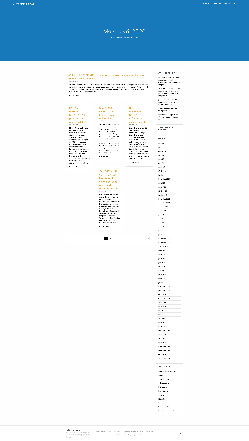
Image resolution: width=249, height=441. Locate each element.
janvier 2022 (162, 235)
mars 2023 (162, 187)
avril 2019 (161, 338)
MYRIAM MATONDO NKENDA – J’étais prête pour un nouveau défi (78, 115)
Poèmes (106, 435)
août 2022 (162, 211)
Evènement (162, 387)
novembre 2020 (164, 290)
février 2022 (162, 231)
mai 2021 (161, 267)
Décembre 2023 (164, 179)
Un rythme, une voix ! (166, 411)
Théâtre (120, 435)
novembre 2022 (164, 203)
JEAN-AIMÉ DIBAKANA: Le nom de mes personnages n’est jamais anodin (167, 102)
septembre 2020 (164, 298)
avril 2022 (161, 223)
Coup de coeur (163, 379)
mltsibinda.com (23, 4)
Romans (113, 435)
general (161, 395)
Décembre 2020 (164, 287)
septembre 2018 (164, 358)
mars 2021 (162, 275)
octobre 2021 (163, 247)
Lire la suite (73, 95)
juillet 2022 (162, 215)
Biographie (126, 432)
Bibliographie (229, 4)
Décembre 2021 (164, 239)
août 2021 (162, 255)
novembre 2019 (164, 330)
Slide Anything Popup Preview (135, 435)
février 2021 (162, 279)
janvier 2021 (162, 283)
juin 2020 (161, 310)
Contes (161, 375)
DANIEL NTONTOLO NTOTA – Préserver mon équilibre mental (138, 115)
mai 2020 (161, 314)
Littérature (162, 399)
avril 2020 (161, 318)
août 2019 (162, 334)
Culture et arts (163, 383)
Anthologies (100, 432)
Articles (217, 4)
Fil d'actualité (163, 391)
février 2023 (162, 191)
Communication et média (167, 371)
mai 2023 (161, 183)
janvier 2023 (162, 195)
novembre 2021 (164, 243)
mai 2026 (161, 143)
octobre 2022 (163, 207)
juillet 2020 (162, 306)
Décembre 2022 (164, 199)
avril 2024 (161, 163)
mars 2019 (162, 342)
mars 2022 (162, 227)
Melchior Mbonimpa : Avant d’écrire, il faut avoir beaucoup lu (169, 117)
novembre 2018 (164, 350)
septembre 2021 (164, 251)
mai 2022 (161, 219)
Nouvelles (149, 432)
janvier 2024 (162, 175)
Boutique (134, 432)
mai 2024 (161, 159)
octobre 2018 (163, 354)
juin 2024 (161, 155)
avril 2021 (161, 271)
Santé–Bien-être (164, 407)
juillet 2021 (162, 259)
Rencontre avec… (164, 403)
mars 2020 (162, 322)
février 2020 (162, 326)
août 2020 (162, 302)
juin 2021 (161, 263)
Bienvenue (207, 4)
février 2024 (162, 171)
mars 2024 (162, 167)
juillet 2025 (162, 147)
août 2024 (162, 151)
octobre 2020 (163, 294)
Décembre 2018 (164, 346)
